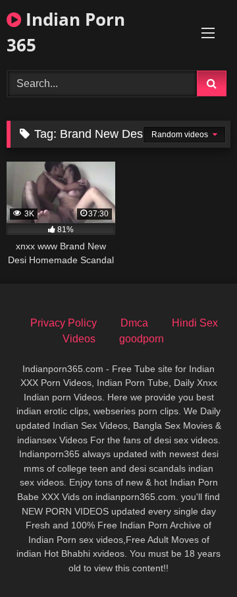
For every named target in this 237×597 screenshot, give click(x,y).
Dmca (134, 323)
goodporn (141, 338)
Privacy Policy (63, 323)
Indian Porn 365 (66, 32)
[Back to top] (196, 558)
